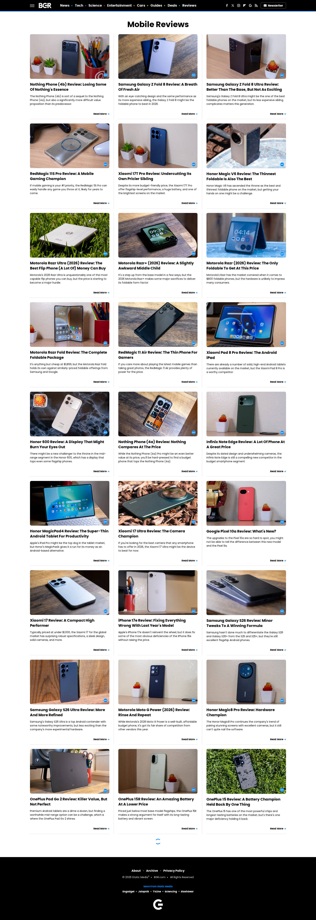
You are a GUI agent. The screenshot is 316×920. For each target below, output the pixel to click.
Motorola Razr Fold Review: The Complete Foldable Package (68, 355)
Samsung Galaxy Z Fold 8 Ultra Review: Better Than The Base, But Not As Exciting (244, 87)
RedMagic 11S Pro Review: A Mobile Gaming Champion (62, 176)
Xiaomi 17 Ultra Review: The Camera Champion (151, 534)
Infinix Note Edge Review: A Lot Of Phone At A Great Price (245, 444)
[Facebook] (226, 5)
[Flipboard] (244, 5)
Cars (141, 5)
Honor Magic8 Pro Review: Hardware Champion (240, 712)
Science (95, 5)
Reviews (189, 5)
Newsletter (275, 5)
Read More (100, 113)
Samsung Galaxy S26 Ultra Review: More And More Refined (67, 712)
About (136, 871)
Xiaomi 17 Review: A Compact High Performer (62, 623)
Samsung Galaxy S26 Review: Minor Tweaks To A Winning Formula (239, 623)
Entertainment (119, 5)
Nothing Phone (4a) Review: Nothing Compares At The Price (152, 444)
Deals (172, 5)
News (64, 5)
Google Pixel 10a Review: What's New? (241, 531)
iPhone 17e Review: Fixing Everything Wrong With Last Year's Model (152, 623)
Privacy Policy (174, 871)
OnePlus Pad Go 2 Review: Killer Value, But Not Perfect (68, 802)
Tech (79, 5)
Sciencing (171, 891)
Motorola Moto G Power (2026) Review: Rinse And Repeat (154, 712)
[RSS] (256, 5)
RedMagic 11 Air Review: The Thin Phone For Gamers (158, 355)
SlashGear (187, 891)
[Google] (250, 5)
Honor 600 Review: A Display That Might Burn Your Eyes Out (67, 444)
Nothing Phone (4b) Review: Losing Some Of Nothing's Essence (68, 87)
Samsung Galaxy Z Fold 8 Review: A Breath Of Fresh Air (157, 87)
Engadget (128, 891)
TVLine (157, 891)
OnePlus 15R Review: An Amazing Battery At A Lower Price (156, 802)
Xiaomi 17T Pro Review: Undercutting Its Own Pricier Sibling (154, 176)
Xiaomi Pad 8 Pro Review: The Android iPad (241, 355)
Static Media (140, 877)
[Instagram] (238, 5)
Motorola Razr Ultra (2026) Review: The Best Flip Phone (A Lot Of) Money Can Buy (68, 266)
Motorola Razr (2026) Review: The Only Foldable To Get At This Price (242, 266)
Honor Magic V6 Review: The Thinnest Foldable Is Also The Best (241, 176)
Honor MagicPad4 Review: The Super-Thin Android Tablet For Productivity (69, 534)
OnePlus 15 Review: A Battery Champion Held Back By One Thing (243, 802)
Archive (152, 871)
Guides (156, 5)
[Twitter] (232, 5)
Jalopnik (143, 891)
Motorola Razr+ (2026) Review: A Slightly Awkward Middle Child (156, 266)
